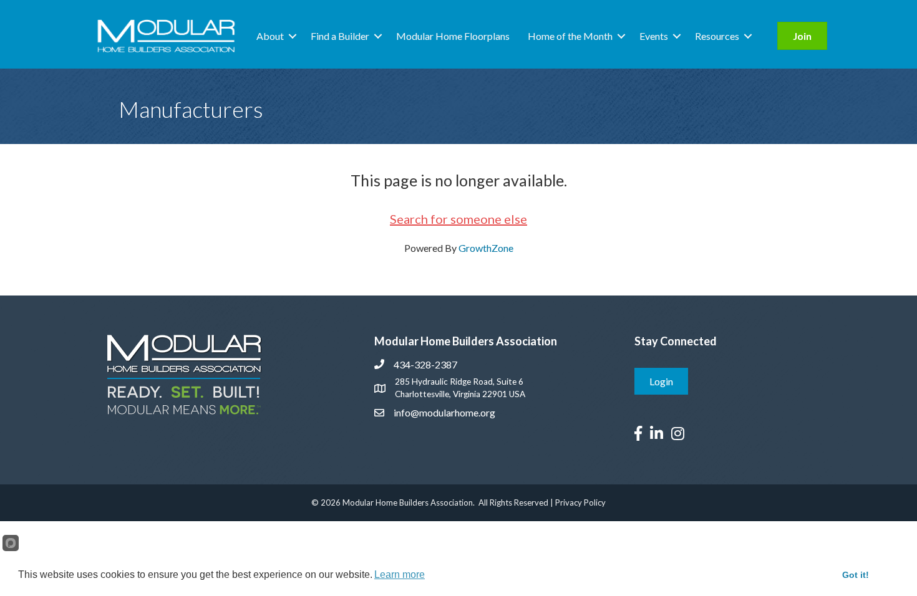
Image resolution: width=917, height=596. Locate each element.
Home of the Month (570, 36)
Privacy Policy (580, 502)
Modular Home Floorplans (453, 36)
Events (653, 36)
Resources (717, 36)
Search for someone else (458, 218)
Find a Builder (340, 36)
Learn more (399, 574)
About (270, 36)
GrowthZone (485, 248)
